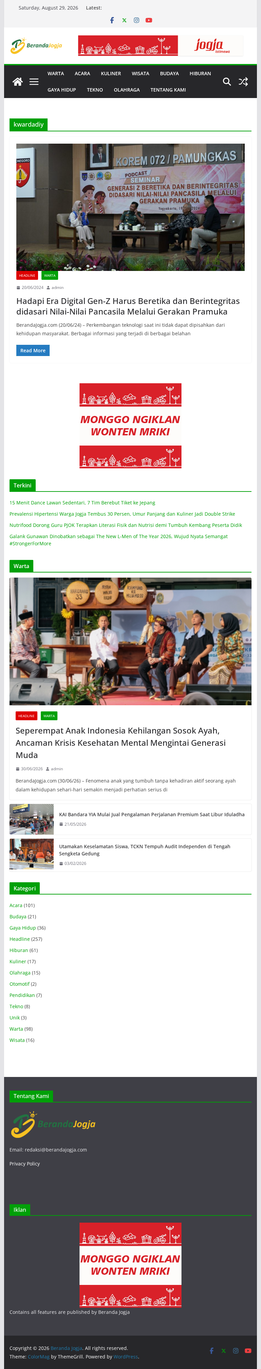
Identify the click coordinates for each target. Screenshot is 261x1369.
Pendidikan (22, 995)
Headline (27, 275)
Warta (49, 275)
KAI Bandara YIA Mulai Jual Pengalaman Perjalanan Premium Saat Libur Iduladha (152, 814)
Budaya (18, 916)
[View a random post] (243, 82)
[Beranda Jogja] (18, 82)
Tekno (16, 1006)
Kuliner (18, 961)
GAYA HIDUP (62, 89)
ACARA (82, 73)
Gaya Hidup (23, 927)
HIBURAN (200, 73)
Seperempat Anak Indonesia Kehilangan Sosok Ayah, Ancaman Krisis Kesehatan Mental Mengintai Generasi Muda (121, 742)
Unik (15, 1017)
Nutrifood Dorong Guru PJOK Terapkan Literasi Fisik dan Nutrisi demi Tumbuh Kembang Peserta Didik (126, 525)
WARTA (56, 73)
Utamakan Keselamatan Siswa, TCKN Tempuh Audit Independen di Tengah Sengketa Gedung (144, 850)
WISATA (140, 73)
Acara (16, 905)
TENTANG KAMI (168, 89)
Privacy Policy (25, 1163)
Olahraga (20, 972)
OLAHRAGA (127, 89)
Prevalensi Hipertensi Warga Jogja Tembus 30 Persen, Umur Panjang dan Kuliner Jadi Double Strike (122, 514)
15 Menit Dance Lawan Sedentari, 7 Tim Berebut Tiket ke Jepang (82, 502)
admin (58, 287)
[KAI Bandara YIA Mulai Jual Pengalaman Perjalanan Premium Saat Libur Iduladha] (32, 819)
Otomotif (20, 984)
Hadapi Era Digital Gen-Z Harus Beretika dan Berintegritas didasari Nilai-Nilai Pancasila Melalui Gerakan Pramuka (128, 306)
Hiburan (19, 950)
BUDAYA (169, 73)
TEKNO (95, 89)
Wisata (17, 1040)
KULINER (111, 73)
